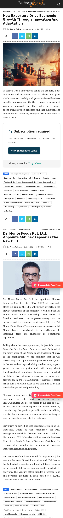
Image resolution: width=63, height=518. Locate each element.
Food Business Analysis (27, 182)
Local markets (50, 199)
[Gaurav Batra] (5, 29)
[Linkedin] (35, 36)
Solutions (21, 11)
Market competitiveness (13, 203)
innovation (21, 199)
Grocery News (9, 199)
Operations (46, 203)
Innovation (32, 11)
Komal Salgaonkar (35, 199)
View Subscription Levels (24, 150)
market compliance (32, 203)
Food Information (49, 186)
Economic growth (24, 178)
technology (8, 211)
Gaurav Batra (15, 29)
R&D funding (9, 207)
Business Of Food (38, 174)
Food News (8, 190)
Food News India (21, 190)
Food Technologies (11, 194)
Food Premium (9, 11)
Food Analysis (9, 182)
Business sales (10, 178)
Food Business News (46, 182)
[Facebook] (15, 36)
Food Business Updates (13, 186)
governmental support (44, 194)
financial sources (49, 178)
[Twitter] (22, 36)
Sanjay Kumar (22, 207)
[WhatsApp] (29, 36)
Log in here (35, 163)
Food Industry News (32, 186)
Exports (37, 178)
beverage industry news (20, 174)
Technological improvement (40, 207)
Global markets (27, 194)
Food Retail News (37, 190)
